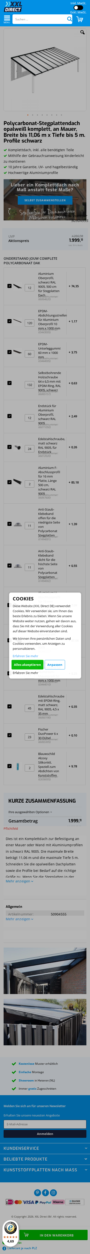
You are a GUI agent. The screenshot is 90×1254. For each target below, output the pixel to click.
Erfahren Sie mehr (25, 656)
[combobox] (42, 19)
